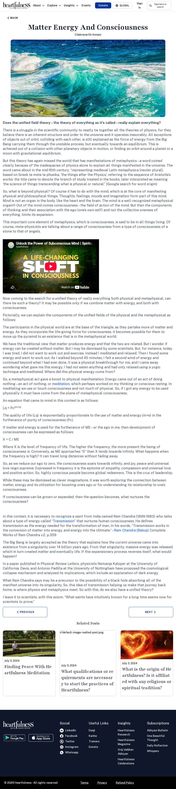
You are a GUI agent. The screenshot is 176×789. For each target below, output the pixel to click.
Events (86, 5)
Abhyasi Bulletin (157, 730)
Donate (103, 5)
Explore (52, 5)
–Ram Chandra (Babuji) (130, 530)
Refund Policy (125, 782)
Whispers (153, 751)
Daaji (92, 730)
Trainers (94, 741)
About (37, 5)
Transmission (63, 521)
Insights (69, 5)
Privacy (102, 782)
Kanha (93, 736)
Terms (84, 782)
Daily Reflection (157, 745)
